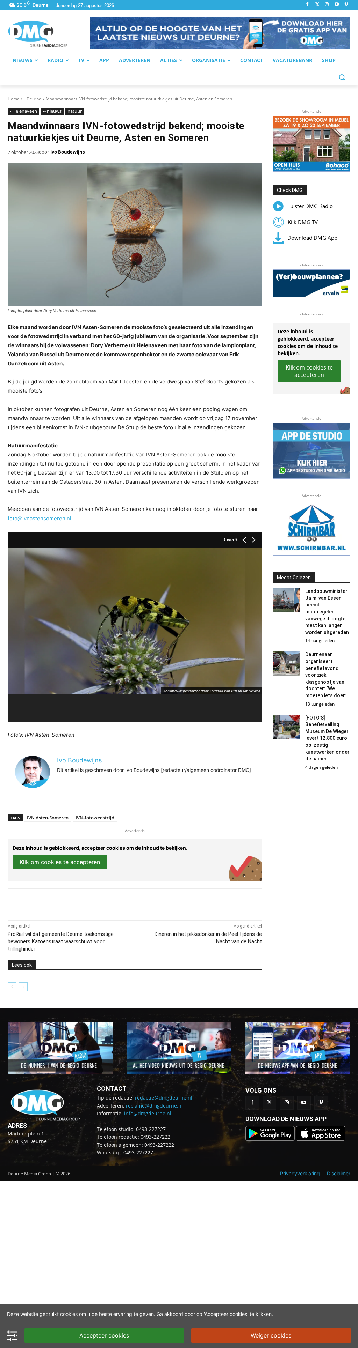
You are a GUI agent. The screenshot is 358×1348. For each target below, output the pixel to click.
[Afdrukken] (104, 903)
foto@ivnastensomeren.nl (39, 518)
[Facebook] (307, 5)
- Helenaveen (23, 111)
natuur (74, 111)
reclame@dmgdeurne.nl (154, 1105)
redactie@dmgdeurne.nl (163, 1097)
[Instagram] (327, 5)
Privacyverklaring (300, 1173)
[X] (72, 903)
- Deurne (32, 99)
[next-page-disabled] (23, 986)
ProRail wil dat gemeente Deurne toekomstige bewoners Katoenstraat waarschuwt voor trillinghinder (61, 941)
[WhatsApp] (88, 903)
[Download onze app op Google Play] (270, 1139)
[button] (220, 33)
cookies (69, 1314)
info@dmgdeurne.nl (147, 1113)
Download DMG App (312, 237)
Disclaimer (338, 1173)
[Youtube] (336, 5)
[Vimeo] (346, 5)
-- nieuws (52, 111)
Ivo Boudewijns (67, 152)
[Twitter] (317, 5)
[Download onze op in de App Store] (320, 1139)
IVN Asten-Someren (48, 817)
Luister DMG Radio (310, 205)
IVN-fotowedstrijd (95, 817)
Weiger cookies (271, 1335)
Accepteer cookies (104, 1335)
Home (14, 99)
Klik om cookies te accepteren (60, 861)
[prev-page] (12, 986)
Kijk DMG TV (303, 221)
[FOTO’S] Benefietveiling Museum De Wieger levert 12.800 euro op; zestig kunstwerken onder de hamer (327, 738)
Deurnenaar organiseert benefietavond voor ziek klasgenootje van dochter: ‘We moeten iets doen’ (325, 674)
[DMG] (49, 33)
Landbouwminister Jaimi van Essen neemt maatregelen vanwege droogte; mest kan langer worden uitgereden (327, 611)
